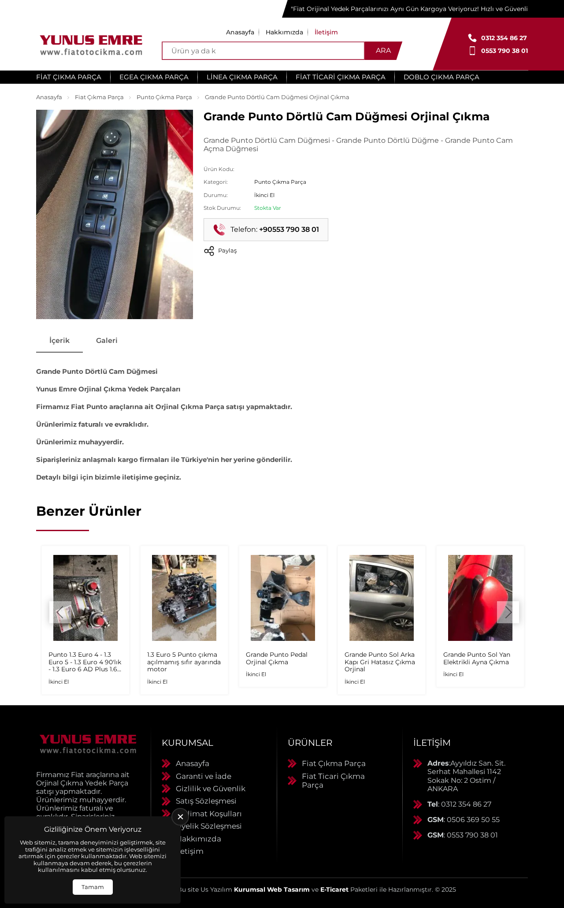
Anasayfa (240, 32)
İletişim (326, 32)
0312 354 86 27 (504, 38)
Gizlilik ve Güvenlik (210, 788)
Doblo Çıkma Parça (441, 77)
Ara (383, 50)
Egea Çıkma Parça (154, 77)
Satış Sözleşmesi (206, 800)
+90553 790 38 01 (289, 229)
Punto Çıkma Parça (164, 96)
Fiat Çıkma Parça (68, 77)
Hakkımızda (284, 32)
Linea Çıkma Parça (242, 77)
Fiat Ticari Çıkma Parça (341, 77)
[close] (180, 817)
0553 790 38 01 (504, 51)
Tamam (93, 886)
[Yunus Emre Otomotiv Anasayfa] (91, 44)
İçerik (59, 340)
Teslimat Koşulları (209, 813)
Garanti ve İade (203, 776)
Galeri (107, 340)
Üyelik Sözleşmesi (209, 826)
